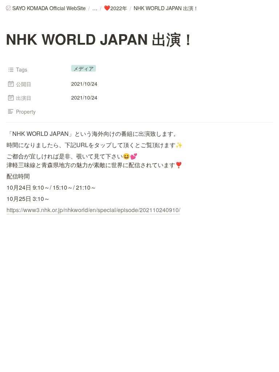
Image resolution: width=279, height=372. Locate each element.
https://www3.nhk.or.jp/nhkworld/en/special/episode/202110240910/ (93, 210)
